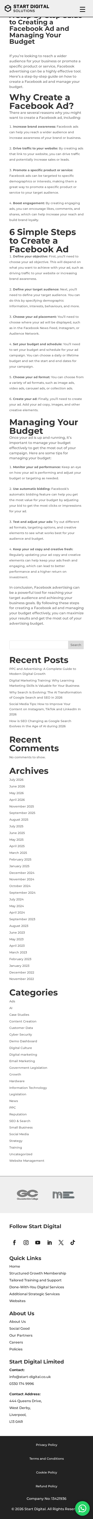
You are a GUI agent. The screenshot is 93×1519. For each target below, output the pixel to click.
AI (10, 1008)
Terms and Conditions (46, 1459)
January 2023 (19, 966)
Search (76, 645)
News (13, 1101)
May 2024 (16, 906)
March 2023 (18, 952)
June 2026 (17, 786)
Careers (16, 1342)
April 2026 (17, 800)
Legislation (17, 1094)
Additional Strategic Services (34, 1294)
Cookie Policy (46, 1472)
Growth (15, 1074)
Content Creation (23, 1021)
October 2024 (19, 886)
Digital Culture (20, 1048)
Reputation (18, 1114)
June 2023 (17, 932)
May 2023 (16, 939)
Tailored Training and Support (35, 1280)
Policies (15, 1349)
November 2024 (21, 879)
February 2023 (20, 959)
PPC (12, 1108)
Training (15, 1147)
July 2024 (16, 899)
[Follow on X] (61, 1243)
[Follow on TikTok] (73, 1243)
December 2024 (21, 873)
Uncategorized (20, 1154)
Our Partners (20, 1335)
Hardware (17, 1081)
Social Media (19, 1134)
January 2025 (19, 866)
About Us (17, 1322)
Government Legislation (28, 1068)
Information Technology (28, 1088)
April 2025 (17, 846)
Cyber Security (20, 1034)
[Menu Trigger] (82, 9)
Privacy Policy (46, 1445)
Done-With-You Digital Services (36, 1287)
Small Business (21, 1127)
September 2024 (22, 893)
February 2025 (20, 859)
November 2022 (21, 979)
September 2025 (22, 813)
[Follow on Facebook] (14, 1243)
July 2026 (16, 780)
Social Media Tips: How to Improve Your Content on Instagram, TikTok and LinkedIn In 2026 (45, 709)
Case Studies (19, 1015)
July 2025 (16, 826)
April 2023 (17, 946)
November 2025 (21, 806)
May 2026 (16, 793)
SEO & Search (19, 1121)
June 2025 (17, 833)
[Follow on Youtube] (38, 1243)
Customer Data (21, 1028)
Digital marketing (23, 1055)
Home (14, 1266)
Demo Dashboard (23, 1041)
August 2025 (18, 819)
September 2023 (22, 919)
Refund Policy (46, 1486)
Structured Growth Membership (37, 1273)
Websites (17, 1301)
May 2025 (16, 840)
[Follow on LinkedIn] (49, 1243)
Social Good (19, 1328)
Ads (12, 1001)
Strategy (15, 1141)
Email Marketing (22, 1061)
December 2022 (21, 972)
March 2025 (18, 853)
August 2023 (18, 926)
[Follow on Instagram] (26, 1243)
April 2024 (17, 912)
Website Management (26, 1161)
